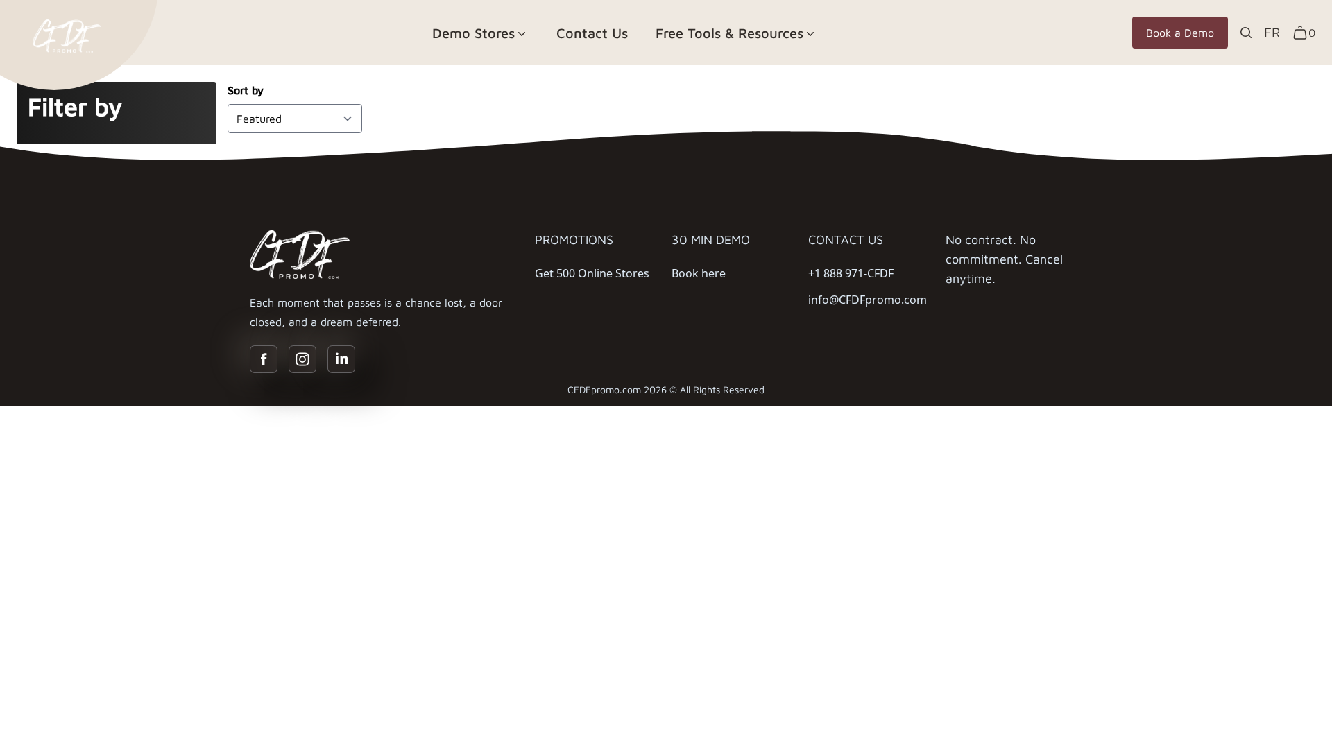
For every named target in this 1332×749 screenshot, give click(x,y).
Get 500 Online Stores (592, 273)
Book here (699, 273)
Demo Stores (473, 33)
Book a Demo (1180, 32)
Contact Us (592, 33)
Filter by (75, 107)
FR (1272, 32)
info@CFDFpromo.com (867, 299)
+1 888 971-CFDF (851, 273)
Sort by (246, 90)
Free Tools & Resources (729, 33)
